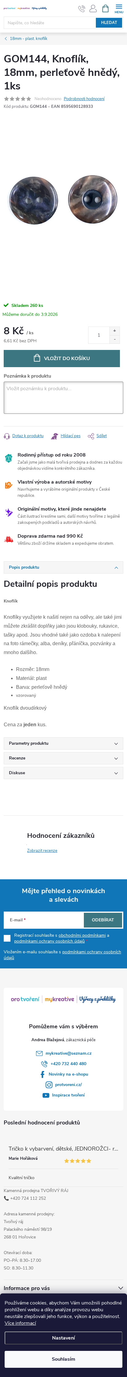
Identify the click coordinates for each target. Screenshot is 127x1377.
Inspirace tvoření (68, 1095)
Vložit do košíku (67, 358)
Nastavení (63, 1338)
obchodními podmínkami (82, 935)
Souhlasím (63, 1359)
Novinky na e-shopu (68, 1074)
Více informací (20, 1323)
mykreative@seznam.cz (69, 1053)
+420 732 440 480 (68, 1064)
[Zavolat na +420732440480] (82, 9)
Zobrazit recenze (42, 850)
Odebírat (103, 920)
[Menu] (119, 8)
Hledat (109, 23)
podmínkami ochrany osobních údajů (49, 941)
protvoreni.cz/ (68, 1085)
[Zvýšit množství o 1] (114, 331)
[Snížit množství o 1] (114, 339)
